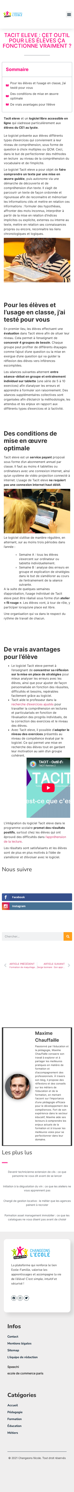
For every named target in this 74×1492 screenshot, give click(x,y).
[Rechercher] (68, 936)
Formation (14, 1419)
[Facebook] (14, 1298)
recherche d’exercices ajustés (32, 704)
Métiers (12, 1433)
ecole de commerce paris (25, 1373)
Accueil (12, 1405)
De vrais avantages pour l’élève (32, 104)
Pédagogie (15, 1412)
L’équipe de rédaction (22, 1357)
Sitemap (13, 1350)
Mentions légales (19, 1343)
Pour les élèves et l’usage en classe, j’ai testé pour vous (38, 85)
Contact (12, 1337)
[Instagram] (20, 1298)
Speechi (13, 1367)
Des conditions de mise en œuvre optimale (34, 96)
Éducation (14, 1426)
